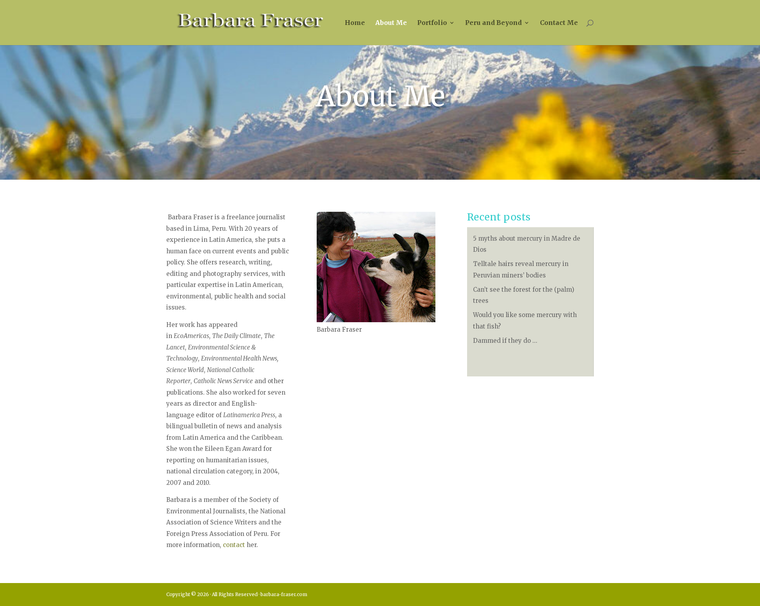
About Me (391, 23)
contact (234, 545)
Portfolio (432, 23)
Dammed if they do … (505, 340)
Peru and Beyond (493, 23)
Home (355, 23)
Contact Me (559, 23)
